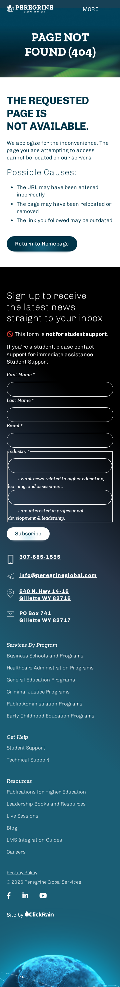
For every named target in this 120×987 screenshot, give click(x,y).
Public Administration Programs (44, 704)
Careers (16, 852)
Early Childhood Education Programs (50, 716)
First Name (21, 374)
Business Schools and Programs (45, 656)
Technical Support (28, 760)
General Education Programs (41, 680)
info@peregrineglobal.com (58, 575)
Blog (12, 828)
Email (15, 425)
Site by (16, 915)
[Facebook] (9, 895)
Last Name (20, 400)
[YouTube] (43, 895)
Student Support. (28, 362)
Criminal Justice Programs (38, 692)
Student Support (26, 748)
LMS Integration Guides (34, 840)
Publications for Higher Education (46, 792)
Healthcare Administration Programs (50, 668)
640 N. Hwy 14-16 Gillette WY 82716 (45, 594)
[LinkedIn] (25, 895)
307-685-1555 (40, 557)
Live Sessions (22, 816)
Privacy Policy (22, 873)
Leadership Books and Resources (46, 804)
